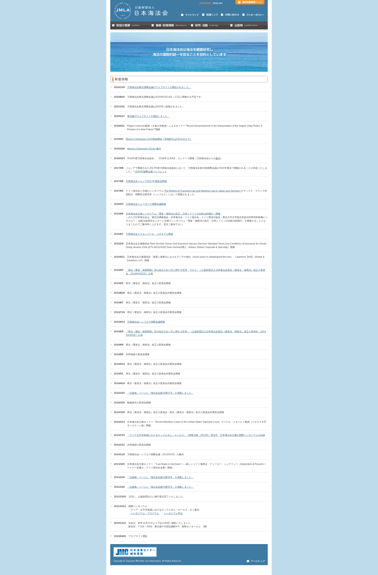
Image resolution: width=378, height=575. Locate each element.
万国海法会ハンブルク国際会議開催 (146, 321)
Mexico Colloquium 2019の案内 (144, 148)
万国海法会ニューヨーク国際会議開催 (146, 204)
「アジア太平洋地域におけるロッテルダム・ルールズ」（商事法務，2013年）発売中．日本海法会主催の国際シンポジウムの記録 (196, 435)
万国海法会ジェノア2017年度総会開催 (146, 181)
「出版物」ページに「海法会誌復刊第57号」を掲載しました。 (160, 393)
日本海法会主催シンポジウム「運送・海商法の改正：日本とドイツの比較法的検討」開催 (173, 213)
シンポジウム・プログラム (145, 513)
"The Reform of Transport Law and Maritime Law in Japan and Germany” (202, 190)
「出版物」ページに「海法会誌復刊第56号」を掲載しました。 (160, 477)
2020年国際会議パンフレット (151, 171)
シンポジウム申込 (173, 513)
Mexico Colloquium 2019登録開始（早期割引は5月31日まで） (159, 139)
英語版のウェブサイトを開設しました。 (148, 116)
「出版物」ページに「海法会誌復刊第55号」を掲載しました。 (160, 487)
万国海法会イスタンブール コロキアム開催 (149, 234)
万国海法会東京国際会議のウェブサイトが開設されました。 (159, 87)
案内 (218, 158)
